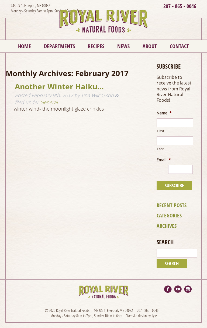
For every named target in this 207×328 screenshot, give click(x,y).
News (123, 46)
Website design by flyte (141, 315)
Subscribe (174, 185)
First (161, 131)
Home (24, 46)
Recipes (96, 46)
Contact (179, 46)
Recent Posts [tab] (172, 205)
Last (160, 149)
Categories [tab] (169, 215)
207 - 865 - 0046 (179, 6)
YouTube (178, 289)
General (49, 102)
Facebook (168, 289)
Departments (59, 46)
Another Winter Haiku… (59, 86)
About (150, 46)
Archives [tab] (167, 226)
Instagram (188, 289)
